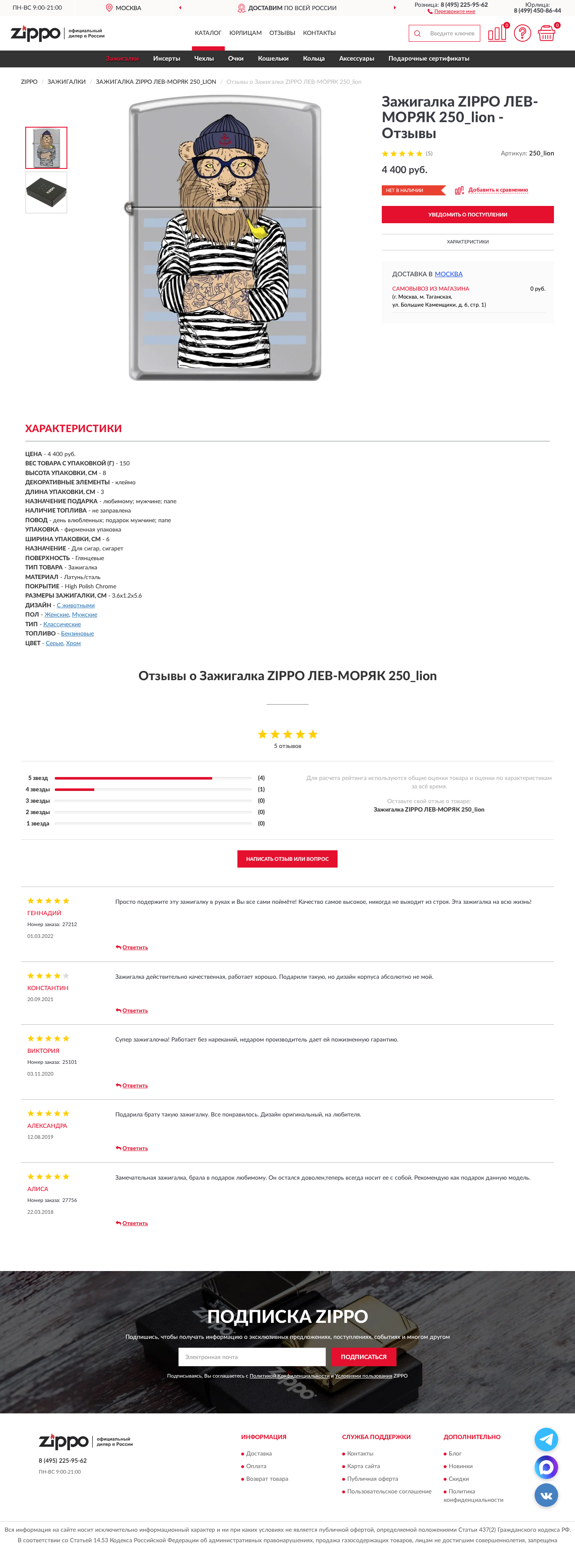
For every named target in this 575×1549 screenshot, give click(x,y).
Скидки (459, 1479)
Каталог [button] (208, 33)
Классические (62, 625)
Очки (236, 59)
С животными (76, 606)
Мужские (84, 615)
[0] (546, 33)
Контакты (319, 33)
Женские (57, 615)
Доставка (259, 1454)
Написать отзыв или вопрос (287, 859)
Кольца (314, 59)
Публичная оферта (372, 1479)
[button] (451, 10)
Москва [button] (449, 274)
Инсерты (166, 59)
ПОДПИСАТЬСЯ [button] (364, 1357)
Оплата (256, 1466)
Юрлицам (245, 33)
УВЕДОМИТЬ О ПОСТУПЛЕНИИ (468, 214)
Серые (54, 643)
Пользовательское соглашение (389, 1492)
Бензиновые (77, 634)
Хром (73, 643)
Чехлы (204, 59)
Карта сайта (363, 1466)
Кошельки (273, 59)
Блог (455, 1454)
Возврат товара (267, 1479)
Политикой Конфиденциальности (290, 1375)
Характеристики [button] (468, 242)
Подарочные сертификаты (429, 59)
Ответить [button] (135, 948)
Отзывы (282, 33)
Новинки (461, 1466)
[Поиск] (417, 33)
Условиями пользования (363, 1375)
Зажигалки (122, 59)
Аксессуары (356, 59)
